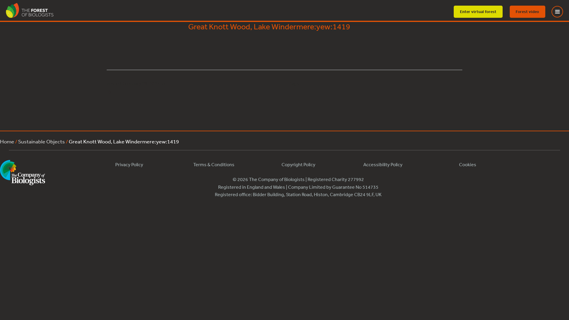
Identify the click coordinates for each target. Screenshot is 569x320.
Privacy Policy (129, 164)
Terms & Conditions (213, 164)
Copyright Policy (298, 164)
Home (7, 141)
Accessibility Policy (382, 164)
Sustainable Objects (41, 141)
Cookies (467, 164)
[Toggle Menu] (561, 12)
